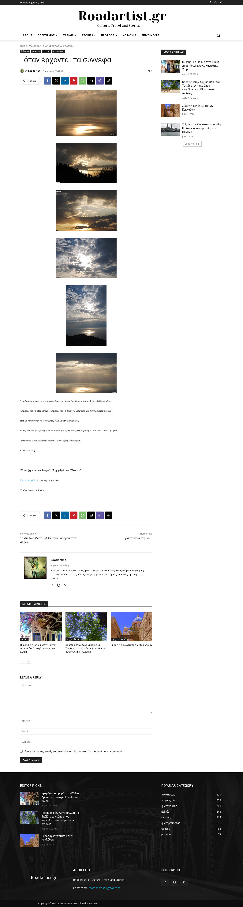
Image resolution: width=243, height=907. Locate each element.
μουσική (36, 51)
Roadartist (34, 70)
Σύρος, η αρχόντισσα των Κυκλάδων (131, 645)
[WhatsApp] (82, 81)
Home (23, 45)
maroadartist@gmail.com (104, 888)
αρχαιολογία (73, 639)
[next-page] (28, 661)
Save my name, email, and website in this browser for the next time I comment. (74, 751)
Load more (191, 143)
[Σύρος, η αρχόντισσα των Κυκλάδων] (131, 626)
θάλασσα (34, 45)
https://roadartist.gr (60, 565)
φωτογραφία (58, 51)
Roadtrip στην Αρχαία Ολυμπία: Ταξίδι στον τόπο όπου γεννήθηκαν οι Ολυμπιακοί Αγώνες (85, 648)
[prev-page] (22, 661)
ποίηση (46, 51)
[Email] (91, 81)
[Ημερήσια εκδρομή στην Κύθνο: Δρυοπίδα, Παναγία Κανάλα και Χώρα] (41, 626)
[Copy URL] (108, 81)
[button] (218, 35)
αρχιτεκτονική (119, 639)
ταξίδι (24, 639)
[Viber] (100, 81)
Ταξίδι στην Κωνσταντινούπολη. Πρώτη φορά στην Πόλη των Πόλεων (202, 128)
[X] (221, 3)
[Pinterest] (73, 81)
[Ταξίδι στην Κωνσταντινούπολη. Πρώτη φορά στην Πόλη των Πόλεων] (170, 129)
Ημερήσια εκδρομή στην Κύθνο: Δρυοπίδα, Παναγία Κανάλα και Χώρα (38, 648)
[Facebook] (210, 3)
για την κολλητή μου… (138, 538)
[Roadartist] (22, 71)
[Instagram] (215, 3)
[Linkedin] (65, 81)
